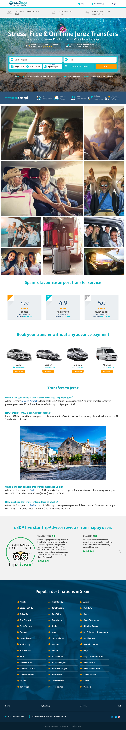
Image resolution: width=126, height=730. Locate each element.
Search (106, 66)
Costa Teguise (26, 626)
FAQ (119, 706)
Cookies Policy (76, 726)
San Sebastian (89, 674)
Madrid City (25, 644)
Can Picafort (25, 620)
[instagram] (119, 717)
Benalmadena (58, 608)
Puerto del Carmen (91, 668)
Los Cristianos (58, 638)
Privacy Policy (64, 726)
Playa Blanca (57, 656)
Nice (22, 656)
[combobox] (36, 58)
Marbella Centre (90, 644)
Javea (54, 632)
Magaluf (55, 644)
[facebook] (112, 717)
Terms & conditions (51, 726)
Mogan (55, 650)
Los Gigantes (89, 638)
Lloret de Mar (26, 638)
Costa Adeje (57, 620)
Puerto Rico (57, 674)
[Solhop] (18, 4)
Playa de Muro (26, 662)
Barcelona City (26, 608)
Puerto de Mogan (59, 668)
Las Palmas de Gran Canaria (95, 632)
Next (120, 552)
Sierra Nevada (58, 681)
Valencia (87, 687)
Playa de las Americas (93, 656)
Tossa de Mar (57, 687)
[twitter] (115, 717)
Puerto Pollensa (27, 674)
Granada (24, 632)
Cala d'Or (24, 614)
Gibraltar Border (90, 626)
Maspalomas (25, 650)
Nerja (85, 650)
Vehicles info (19, 371)
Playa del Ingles (59, 662)
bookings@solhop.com (16, 716)
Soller (86, 681)
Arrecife (87, 602)
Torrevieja (24, 687)
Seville (23, 681)
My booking (45, 706)
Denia (54, 626)
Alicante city (57, 602)
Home (7, 706)
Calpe (86, 614)
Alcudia (23, 602)
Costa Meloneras (91, 620)
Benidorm (87, 608)
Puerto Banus (89, 662)
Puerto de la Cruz (27, 668)
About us (83, 706)
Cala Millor (56, 614)
